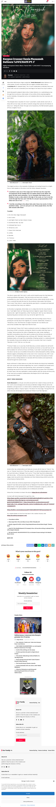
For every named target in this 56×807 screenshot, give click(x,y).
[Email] (14, 71)
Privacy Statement (31, 805)
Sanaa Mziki (6, 55)
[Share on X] (12, 71)
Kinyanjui (10, 75)
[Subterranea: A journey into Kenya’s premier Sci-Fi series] (28, 625)
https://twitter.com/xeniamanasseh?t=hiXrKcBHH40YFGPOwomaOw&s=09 (29, 510)
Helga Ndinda (20, 639)
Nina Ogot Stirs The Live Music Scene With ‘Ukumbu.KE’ (24, 522)
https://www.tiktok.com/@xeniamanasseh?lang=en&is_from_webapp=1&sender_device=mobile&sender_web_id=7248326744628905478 (30, 504)
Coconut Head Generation (29, 567)
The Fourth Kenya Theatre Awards (25, 663)
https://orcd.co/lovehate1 (39, 492)
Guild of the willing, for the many (25, 650)
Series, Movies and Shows (21, 632)
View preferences (28, 801)
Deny (28, 797)
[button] (54, 781)
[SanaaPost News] (28, 1)
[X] (24, 581)
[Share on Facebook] (10, 71)
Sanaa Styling (33, 702)
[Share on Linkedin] (42, 545)
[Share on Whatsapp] (39, 545)
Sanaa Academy (42, 750)
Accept (28, 793)
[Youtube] (31, 581)
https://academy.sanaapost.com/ (17, 515)
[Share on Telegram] (46, 545)
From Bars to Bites (14, 519)
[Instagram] (23, 720)
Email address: (28, 601)
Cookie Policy (23, 805)
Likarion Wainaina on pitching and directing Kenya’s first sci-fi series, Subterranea (25, 671)
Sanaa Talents (52, 750)
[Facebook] (18, 581)
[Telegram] (38, 581)
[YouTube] (21, 720)
